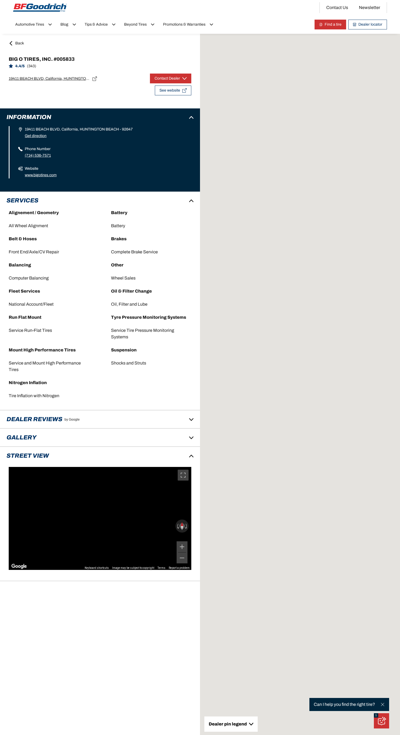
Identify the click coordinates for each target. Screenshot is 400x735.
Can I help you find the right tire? (344, 704)
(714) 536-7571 (38, 155)
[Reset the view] (182, 526)
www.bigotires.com (41, 175)
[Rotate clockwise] (187, 526)
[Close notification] (382, 704)
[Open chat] (381, 720)
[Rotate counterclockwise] (177, 526)
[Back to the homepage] (40, 8)
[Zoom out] (182, 557)
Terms (161, 567)
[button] (376, 715)
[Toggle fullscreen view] (183, 475)
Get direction (36, 136)
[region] (100, 518)
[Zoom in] (182, 546)
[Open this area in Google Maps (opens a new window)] (19, 566)
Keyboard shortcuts (97, 567)
